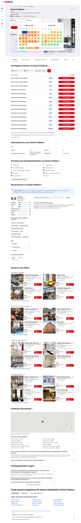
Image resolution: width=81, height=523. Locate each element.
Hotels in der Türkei (36, 499)
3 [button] (29, 32)
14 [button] (20, 38)
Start (11, 6)
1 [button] (51, 32)
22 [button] (23, 41)
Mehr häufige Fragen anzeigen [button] (33, 484)
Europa (15, 6)
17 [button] (29, 38)
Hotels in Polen (35, 505)
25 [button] (32, 41)
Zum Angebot (37, 284)
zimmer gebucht (20, 222)
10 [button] (29, 35)
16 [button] (26, 38)
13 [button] (38, 35)
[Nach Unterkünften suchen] (2, 8)
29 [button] (23, 44)
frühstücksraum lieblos (16, 234)
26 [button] (35, 41)
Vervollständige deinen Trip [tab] (36, 493)
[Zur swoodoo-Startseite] (9, 2)
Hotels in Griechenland (58, 503)
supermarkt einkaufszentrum (17, 228)
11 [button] (32, 35)
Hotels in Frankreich (36, 503)
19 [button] (35, 38)
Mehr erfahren (51, 132)
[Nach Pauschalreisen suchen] (2, 14)
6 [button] (38, 32)
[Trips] (2, 20)
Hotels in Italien (14, 503)
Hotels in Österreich (58, 499)
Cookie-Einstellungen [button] (15, 137)
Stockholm (25, 6)
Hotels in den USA (15, 499)
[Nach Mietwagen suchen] (2, 11)
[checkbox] (17, 258)
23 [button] (26, 41)
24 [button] (29, 41)
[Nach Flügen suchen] (2, 6)
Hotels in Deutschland (37, 501)
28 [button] (20, 44)
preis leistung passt (24, 225)
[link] (21, 300)
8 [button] (23, 35)
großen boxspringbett (16, 236)
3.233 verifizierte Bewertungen (27, 16)
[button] (2, 2)
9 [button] (26, 35)
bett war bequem (15, 225)
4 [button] (32, 32)
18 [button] (32, 38)
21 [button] (20, 41)
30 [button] (26, 44)
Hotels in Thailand (57, 501)
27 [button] (38, 41)
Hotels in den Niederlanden (17, 505)
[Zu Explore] (2, 16)
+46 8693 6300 (14, 14)
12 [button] (35, 35)
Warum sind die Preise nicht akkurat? (20, 519)
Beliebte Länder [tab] (15, 493)
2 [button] (26, 32)
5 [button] (35, 32)
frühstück (13, 222)
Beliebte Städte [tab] (24, 493)
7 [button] (20, 35)
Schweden (19, 6)
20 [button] (38, 38)
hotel (21, 231)
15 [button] (23, 38)
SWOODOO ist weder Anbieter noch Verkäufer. (23, 514)
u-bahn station (25, 236)
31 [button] (57, 44)
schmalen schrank (15, 231)
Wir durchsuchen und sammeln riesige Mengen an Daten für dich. (27, 517)
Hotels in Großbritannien (59, 505)
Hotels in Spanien (15, 501)
